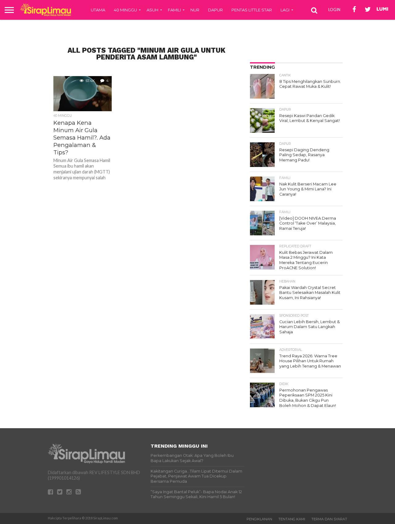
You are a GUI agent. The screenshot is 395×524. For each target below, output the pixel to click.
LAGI (285, 9)
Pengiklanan (259, 519)
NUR (194, 9)
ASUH (152, 9)
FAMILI (174, 9)
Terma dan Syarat (329, 519)
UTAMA (98, 9)
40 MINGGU (125, 9)
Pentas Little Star (251, 9)
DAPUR (215, 9)
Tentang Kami (291, 519)
